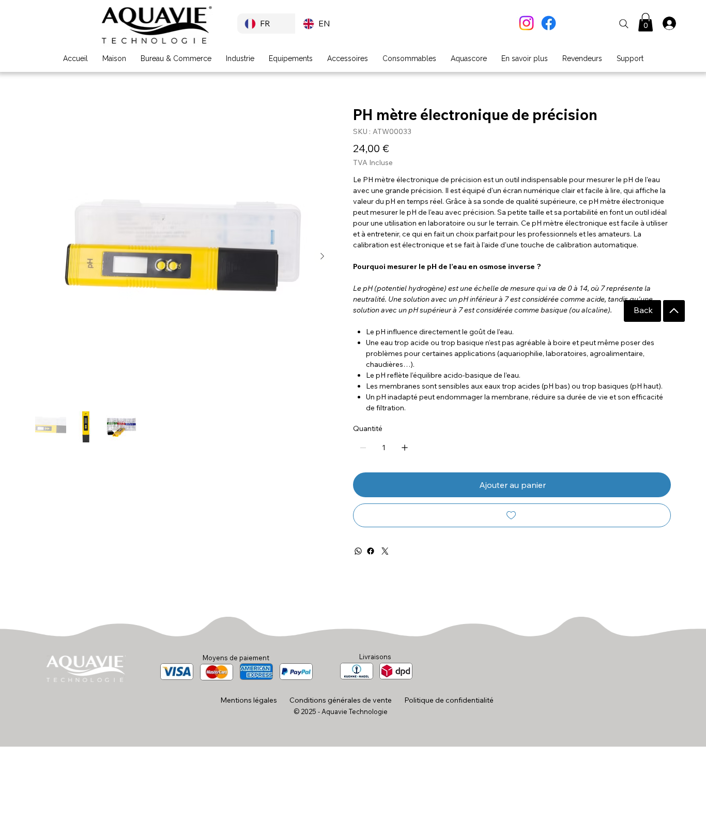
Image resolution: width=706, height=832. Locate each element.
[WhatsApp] (358, 551)
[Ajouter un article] (404, 447)
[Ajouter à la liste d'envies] (512, 515)
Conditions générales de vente (340, 700)
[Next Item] (322, 256)
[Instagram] (526, 23)
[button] (645, 22)
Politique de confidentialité (449, 700)
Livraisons (375, 656)
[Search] (624, 24)
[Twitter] (385, 551)
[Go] (674, 311)
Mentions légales (248, 700)
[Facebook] (548, 23)
